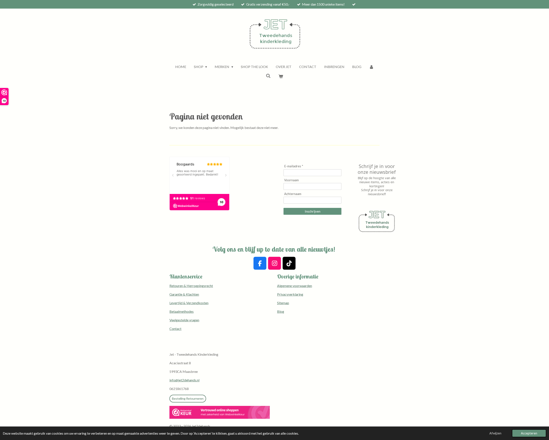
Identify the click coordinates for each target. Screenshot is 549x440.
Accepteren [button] (529, 433)
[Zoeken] (268, 76)
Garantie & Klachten (184, 294)
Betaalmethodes (181, 311)
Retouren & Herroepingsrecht (191, 286)
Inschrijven (312, 211)
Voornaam (291, 180)
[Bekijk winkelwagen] (281, 76)
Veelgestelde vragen (184, 320)
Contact (175, 329)
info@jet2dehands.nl (184, 380)
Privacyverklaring (290, 294)
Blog (280, 311)
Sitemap (283, 303)
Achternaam (292, 194)
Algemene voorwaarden (294, 286)
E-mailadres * (293, 166)
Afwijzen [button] (495, 433)
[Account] (371, 66)
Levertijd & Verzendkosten (188, 303)
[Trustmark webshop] (219, 413)
